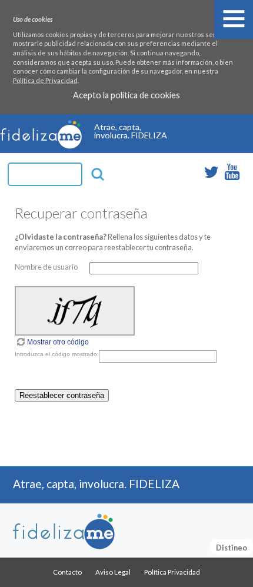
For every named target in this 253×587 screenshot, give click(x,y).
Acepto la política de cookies (126, 95)
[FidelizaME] (64, 531)
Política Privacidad (172, 572)
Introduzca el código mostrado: (57, 354)
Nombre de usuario (46, 266)
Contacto (67, 572)
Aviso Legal (113, 572)
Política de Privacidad (45, 80)
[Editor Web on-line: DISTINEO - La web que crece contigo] (41, 145)
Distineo (231, 547)
